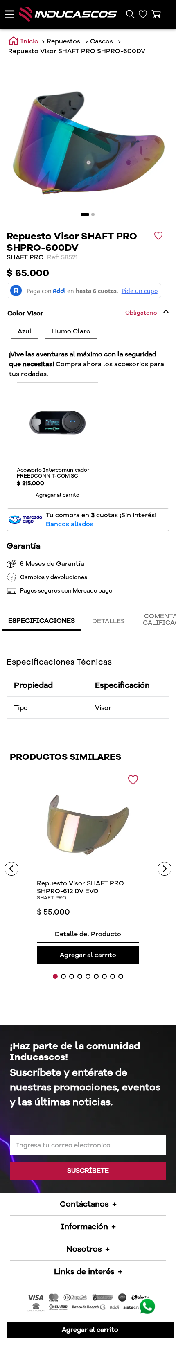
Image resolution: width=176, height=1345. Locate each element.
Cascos (101, 41)
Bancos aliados (69, 524)
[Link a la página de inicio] (23, 41)
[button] (130, 14)
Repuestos (63, 41)
